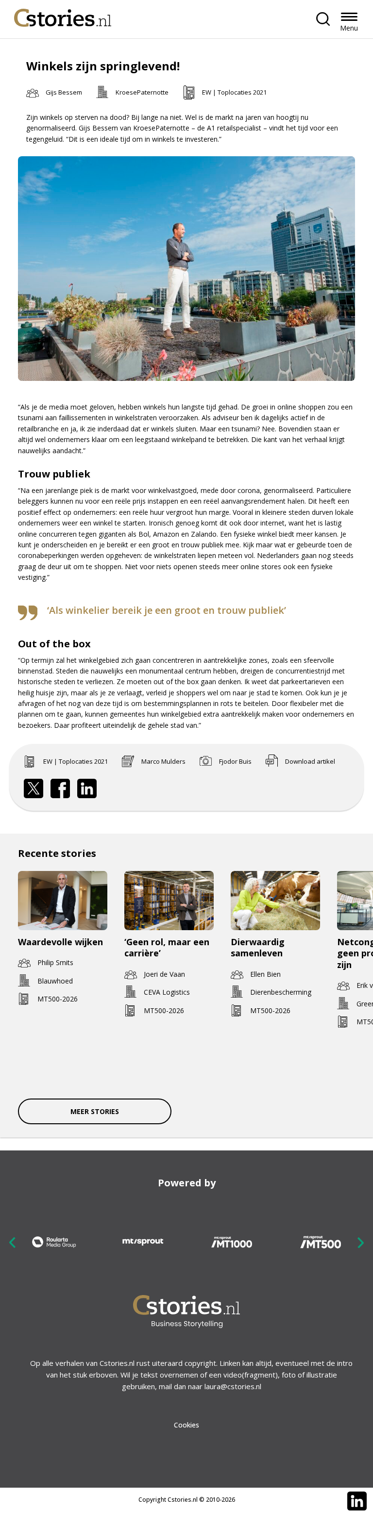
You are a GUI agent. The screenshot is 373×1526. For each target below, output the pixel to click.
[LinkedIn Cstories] (357, 1501)
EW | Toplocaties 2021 (234, 92)
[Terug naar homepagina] (62, 15)
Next (360, 1242)
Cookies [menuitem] (186, 1424)
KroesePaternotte (142, 92)
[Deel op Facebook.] (60, 788)
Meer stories (94, 1111)
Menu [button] (349, 28)
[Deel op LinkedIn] (87, 788)
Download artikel (310, 761)
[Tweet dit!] (33, 788)
